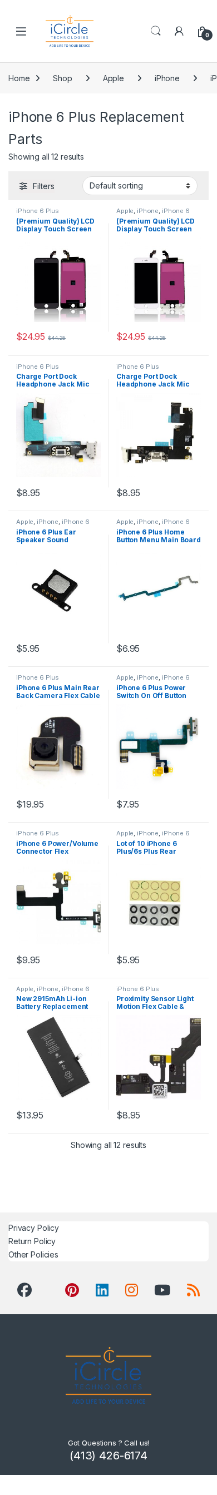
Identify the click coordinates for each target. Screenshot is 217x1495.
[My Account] (179, 31)
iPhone (167, 78)
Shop (62, 78)
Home (18, 78)
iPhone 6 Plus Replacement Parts (45, 214)
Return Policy (32, 1241)
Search (156, 31)
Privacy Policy (33, 1227)
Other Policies (33, 1254)
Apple (113, 78)
